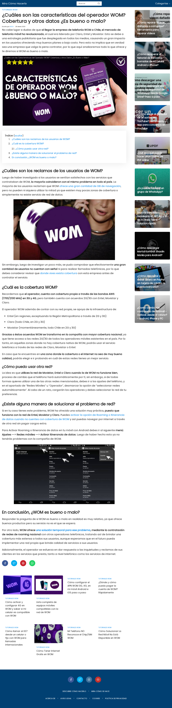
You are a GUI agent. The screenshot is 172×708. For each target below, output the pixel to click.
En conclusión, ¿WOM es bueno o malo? (34, 157)
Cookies (96, 698)
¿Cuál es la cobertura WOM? (28, 143)
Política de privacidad (116, 698)
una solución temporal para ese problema (63, 530)
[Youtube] (98, 680)
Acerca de (50, 698)
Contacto (82, 698)
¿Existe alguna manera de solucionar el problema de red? (44, 153)
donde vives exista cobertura (58, 273)
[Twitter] (80, 680)
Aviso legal (65, 698)
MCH (11, 27)
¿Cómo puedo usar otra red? (31, 148)
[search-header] (98, 3)
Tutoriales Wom (9, 9)
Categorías (161, 3)
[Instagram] (89, 680)
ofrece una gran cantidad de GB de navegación (90, 186)
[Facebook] (71, 680)
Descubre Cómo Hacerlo (74, 691)
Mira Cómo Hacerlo (14, 3)
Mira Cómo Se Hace (100, 691)
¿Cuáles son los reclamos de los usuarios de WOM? (41, 139)
